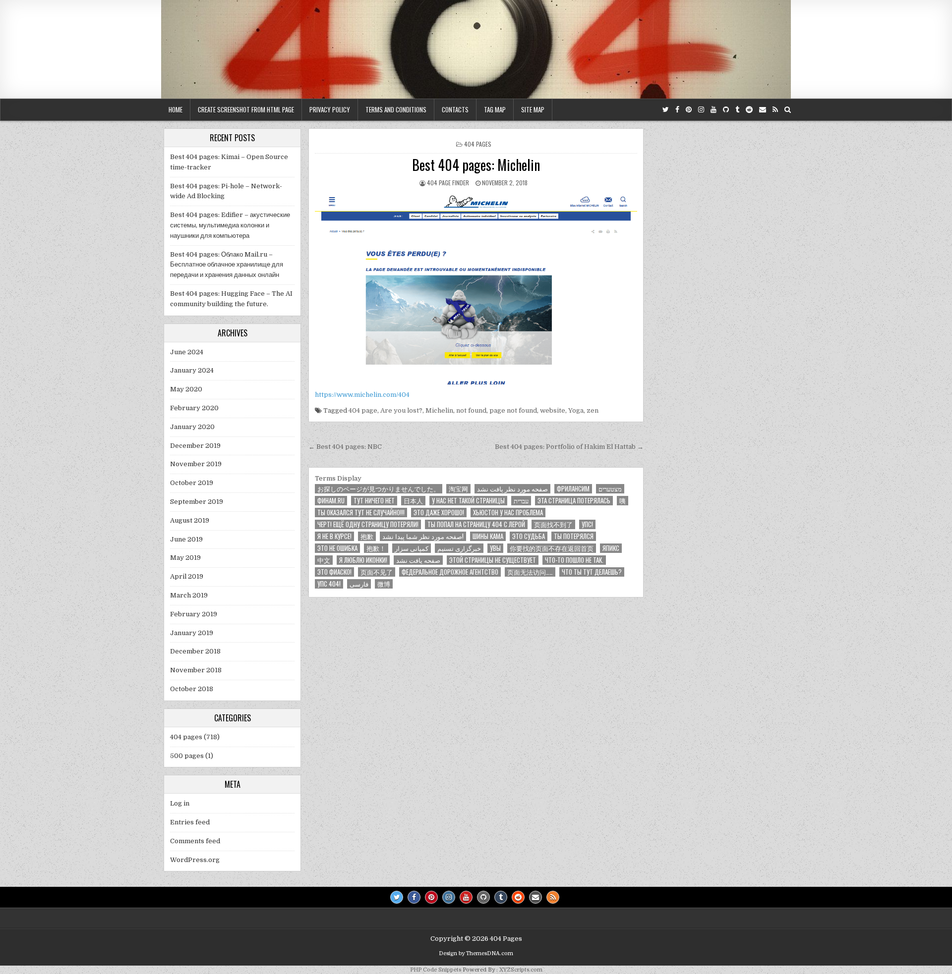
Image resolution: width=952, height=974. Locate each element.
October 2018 (191, 689)
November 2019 (196, 464)
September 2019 (196, 501)
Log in (179, 803)
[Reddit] (749, 109)
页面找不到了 (553, 524)
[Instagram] (701, 109)
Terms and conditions (395, 109)
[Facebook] (677, 109)
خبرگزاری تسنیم (459, 548)
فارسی (359, 584)
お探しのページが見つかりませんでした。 (378, 488)
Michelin (439, 410)
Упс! (587, 524)
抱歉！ (376, 548)
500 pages (187, 755)
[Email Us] (762, 109)
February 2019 (193, 614)
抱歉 (366, 536)
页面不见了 (376, 572)
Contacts (455, 109)
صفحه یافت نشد (418, 560)
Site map (532, 109)
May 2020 (186, 389)
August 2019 (189, 520)
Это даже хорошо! (439, 512)
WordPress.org (195, 860)
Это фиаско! (334, 572)
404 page (363, 410)
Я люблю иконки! (363, 560)
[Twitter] (665, 109)
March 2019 (189, 595)
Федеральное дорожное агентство (450, 572)
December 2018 (195, 651)
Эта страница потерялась (573, 500)
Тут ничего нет (374, 500)
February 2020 (194, 408)
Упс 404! (329, 584)
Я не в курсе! (334, 536)
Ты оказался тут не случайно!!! (361, 512)
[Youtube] (713, 109)
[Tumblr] (737, 109)
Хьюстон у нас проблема (508, 512)
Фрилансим (573, 488)
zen (592, 410)
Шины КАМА (488, 536)
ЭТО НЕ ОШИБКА (337, 548)
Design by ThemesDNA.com (476, 953)
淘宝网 (458, 488)
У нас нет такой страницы (468, 500)
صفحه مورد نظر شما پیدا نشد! (423, 536)
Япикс (610, 548)
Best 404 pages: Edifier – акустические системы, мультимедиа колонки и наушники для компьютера (230, 225)
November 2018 (196, 670)
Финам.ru (331, 500)
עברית (521, 500)
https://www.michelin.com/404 (362, 394)
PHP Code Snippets (435, 970)
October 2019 (191, 483)
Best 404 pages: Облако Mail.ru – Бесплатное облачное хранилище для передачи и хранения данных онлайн (226, 265)
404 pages (477, 144)
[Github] (726, 109)
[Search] (787, 109)
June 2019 (186, 539)
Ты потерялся (574, 536)
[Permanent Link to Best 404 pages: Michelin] (476, 288)
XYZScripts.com (520, 970)
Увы (495, 548)
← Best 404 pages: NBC (345, 446)
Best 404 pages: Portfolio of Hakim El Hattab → (569, 446)
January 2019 (191, 633)
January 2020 (192, 427)
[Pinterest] (689, 109)
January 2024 (192, 370)
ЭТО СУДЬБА (528, 536)
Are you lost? (401, 410)
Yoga (576, 410)
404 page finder (448, 182)
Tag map (495, 109)
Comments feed (195, 841)
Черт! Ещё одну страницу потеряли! (367, 524)
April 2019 (186, 576)
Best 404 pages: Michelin (476, 165)
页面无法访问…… (530, 572)
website (552, 410)
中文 (323, 560)
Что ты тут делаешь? (592, 572)
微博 (383, 584)
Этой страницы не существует (492, 560)
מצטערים (610, 488)
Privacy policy (329, 109)
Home (175, 109)
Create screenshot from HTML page (246, 109)
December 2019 (195, 445)
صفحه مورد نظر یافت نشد (512, 488)
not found (471, 410)
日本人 (413, 500)
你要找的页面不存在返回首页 (552, 548)
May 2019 (185, 557)
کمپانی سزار (411, 548)
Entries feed (190, 822)
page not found (513, 410)
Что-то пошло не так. (574, 560)
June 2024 (186, 352)
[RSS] (775, 109)
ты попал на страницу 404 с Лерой (476, 524)
